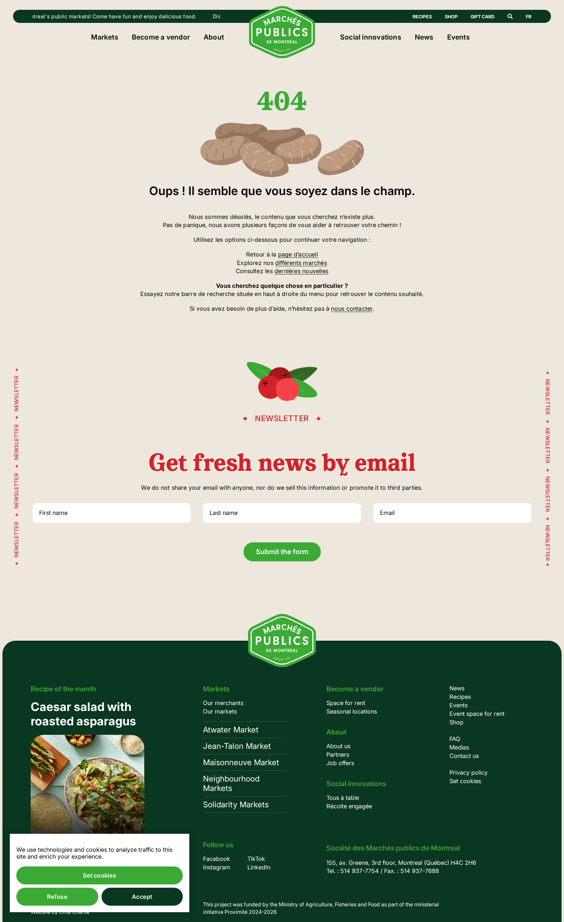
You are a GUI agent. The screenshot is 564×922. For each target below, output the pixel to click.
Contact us (464, 755)
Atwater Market (230, 729)
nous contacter (351, 308)
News (424, 37)
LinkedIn (258, 867)
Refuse (57, 896)
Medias (459, 747)
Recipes (422, 16)
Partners (337, 754)
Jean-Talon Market (237, 746)
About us (338, 746)
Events (458, 37)
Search (510, 16)
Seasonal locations (351, 711)
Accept (142, 896)
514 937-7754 (359, 870)
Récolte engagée (349, 806)
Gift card (482, 16)
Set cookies (465, 781)
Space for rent (345, 703)
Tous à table (342, 797)
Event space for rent (477, 713)
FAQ (454, 738)
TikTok (256, 858)
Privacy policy (468, 772)
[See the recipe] (87, 774)
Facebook (216, 858)
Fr (528, 16)
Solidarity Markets (236, 804)
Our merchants (223, 703)
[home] (282, 56)
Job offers (340, 763)
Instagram (216, 867)
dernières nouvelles (301, 271)
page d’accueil (298, 254)
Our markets (220, 711)
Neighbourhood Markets (231, 783)
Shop (451, 16)
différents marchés (301, 262)
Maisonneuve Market (241, 762)
